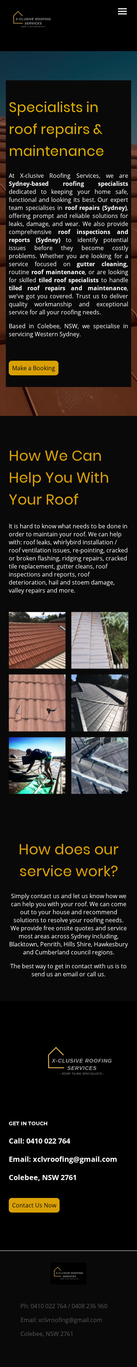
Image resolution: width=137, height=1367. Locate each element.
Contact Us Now (34, 1205)
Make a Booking (33, 368)
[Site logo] (32, 19)
